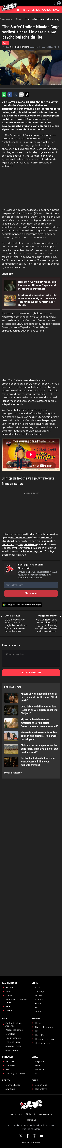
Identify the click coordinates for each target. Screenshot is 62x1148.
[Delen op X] (15, 94)
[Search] (53, 3)
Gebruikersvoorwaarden (40, 1114)
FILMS (25, 9)
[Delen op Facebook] (9, 94)
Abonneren (31, 593)
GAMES (46, 9)
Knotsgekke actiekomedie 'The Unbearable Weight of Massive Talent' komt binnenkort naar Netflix (37, 300)
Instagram (8, 544)
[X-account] (20, 1136)
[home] (18, 10)
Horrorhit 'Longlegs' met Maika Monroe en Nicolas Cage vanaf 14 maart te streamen (37, 285)
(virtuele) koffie (20, 537)
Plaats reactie (31, 672)
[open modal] (59, 3)
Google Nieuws (27, 544)
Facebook (47, 541)
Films (5, 43)
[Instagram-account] (34, 1136)
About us (31, 1119)
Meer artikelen (13, 772)
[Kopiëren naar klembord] (27, 94)
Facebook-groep (33, 551)
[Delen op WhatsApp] (4, 94)
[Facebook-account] (27, 1136)
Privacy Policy (16, 1114)
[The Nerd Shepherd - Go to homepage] (9, 3)
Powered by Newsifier (31, 1142)
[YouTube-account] (41, 1136)
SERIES (36, 9)
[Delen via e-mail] (21, 94)
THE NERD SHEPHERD (20, 47)
